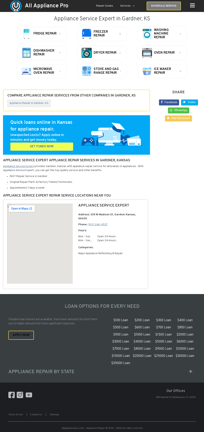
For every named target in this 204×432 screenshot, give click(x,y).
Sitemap (54, 414)
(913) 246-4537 (98, 224)
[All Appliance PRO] (16, 6)
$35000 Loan (120, 363)
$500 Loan (120, 328)
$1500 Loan (163, 335)
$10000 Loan (185, 349)
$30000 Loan (185, 356)
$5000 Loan (163, 342)
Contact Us (36, 414)
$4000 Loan (142, 342)
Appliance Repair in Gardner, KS (29, 103)
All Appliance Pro (46, 6)
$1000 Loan (142, 335)
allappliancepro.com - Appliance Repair (83, 428)
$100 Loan (120, 320)
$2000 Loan (185, 335)
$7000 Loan (120, 349)
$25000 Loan (163, 356)
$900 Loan (120, 335)
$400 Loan (185, 320)
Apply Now (21, 335)
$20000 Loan (142, 356)
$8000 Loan (142, 349)
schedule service (164, 6)
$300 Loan (163, 320)
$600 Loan (142, 328)
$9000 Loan (163, 349)
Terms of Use (15, 414)
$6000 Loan (185, 342)
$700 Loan (163, 328)
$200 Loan (142, 320)
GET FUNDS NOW (42, 147)
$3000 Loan (120, 342)
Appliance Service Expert (18, 166)
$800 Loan (184, 328)
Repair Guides (104, 6)
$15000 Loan (121, 356)
